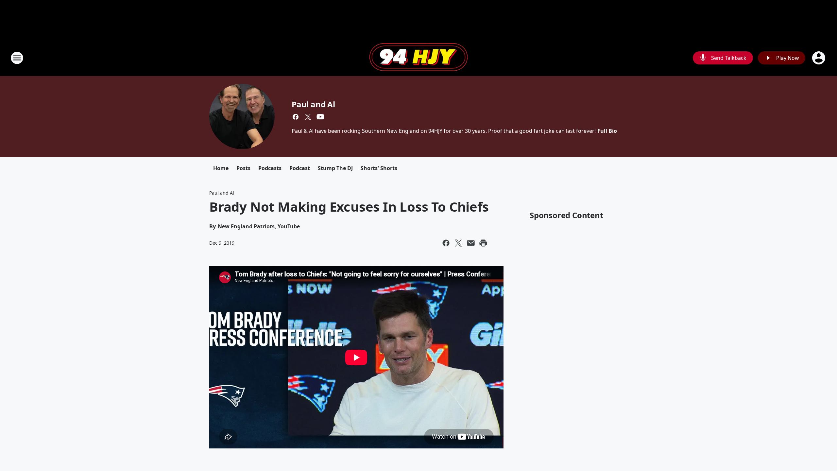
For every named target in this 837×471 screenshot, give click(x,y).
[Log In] (819, 57)
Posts (243, 168)
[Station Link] (418, 58)
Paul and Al (313, 104)
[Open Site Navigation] (17, 57)
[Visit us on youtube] (320, 117)
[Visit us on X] (308, 117)
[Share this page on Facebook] (446, 243)
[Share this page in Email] (470, 243)
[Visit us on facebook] (295, 117)
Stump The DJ (335, 168)
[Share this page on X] (458, 243)
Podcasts (270, 168)
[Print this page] (483, 243)
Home (221, 168)
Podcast (299, 168)
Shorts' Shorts (379, 168)
